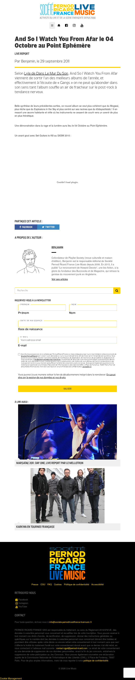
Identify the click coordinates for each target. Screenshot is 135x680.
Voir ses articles (60, 279)
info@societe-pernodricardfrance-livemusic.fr (70, 621)
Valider (67, 389)
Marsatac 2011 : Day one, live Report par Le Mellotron (49, 463)
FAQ (49, 584)
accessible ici (86, 366)
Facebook (23, 599)
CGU (42, 584)
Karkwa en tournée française (35, 526)
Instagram (23, 603)
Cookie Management (11, 678)
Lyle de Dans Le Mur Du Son (46, 73)
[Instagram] (74, 25)
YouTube (23, 606)
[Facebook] (66, 25)
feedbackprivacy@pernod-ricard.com (47, 359)
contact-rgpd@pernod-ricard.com (71, 648)
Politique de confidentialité (76, 584)
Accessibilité (97, 584)
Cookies (58, 584)
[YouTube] (82, 25)
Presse (34, 584)
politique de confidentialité (95, 660)
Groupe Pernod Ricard (29, 356)
